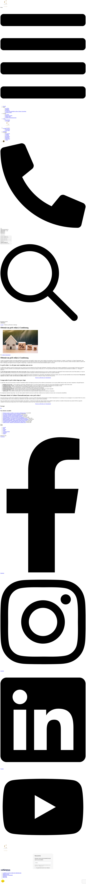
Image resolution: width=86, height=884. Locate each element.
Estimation (7, 109)
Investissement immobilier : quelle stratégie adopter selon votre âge (15, 420)
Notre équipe (7, 138)
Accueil (4, 106)
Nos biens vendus (8, 112)
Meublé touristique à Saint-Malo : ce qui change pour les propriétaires (15, 419)
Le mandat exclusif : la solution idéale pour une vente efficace (14, 421)
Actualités (7, 134)
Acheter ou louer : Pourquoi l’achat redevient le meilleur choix (14, 422)
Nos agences (7, 133)
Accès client (7, 120)
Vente (4, 428)
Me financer (7, 110)
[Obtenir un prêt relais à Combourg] (20, 352)
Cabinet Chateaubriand (6, 354)
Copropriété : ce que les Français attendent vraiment (12, 416)
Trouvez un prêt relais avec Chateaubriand (43, 377)
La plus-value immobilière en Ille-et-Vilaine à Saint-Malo (15, 111)
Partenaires (7, 137)
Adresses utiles (8, 116)
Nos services (7, 119)
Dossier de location (8, 115)
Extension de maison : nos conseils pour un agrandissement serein (15, 418)
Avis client (7, 135)
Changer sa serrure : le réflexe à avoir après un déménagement (14, 412)
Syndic (4, 118)
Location (4, 429)
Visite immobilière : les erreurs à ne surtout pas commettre (13, 417)
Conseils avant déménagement (10, 117)
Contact (6, 139)
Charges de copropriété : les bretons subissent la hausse (13, 415)
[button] (43, 56)
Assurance (5, 131)
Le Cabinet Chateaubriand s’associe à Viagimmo (12, 414)
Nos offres (7, 108)
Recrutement (7, 136)
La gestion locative (6, 128)
